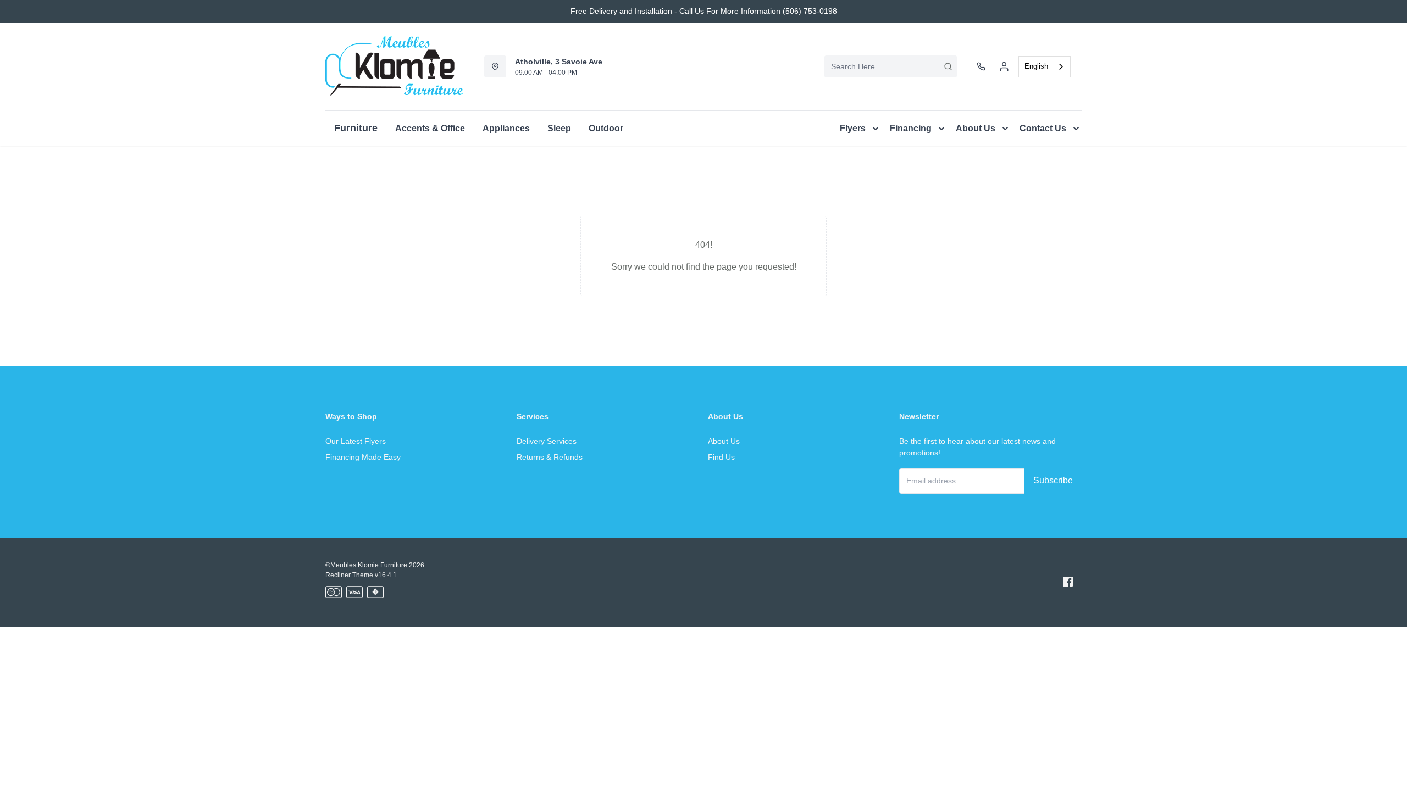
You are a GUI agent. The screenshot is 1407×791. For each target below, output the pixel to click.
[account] (1004, 66)
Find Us (721, 457)
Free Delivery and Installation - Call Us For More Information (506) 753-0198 (703, 11)
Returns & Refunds (550, 457)
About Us (724, 441)
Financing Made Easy (363, 457)
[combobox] (890, 66)
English (1036, 66)
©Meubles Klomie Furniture (366, 565)
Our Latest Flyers (355, 441)
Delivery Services (547, 441)
